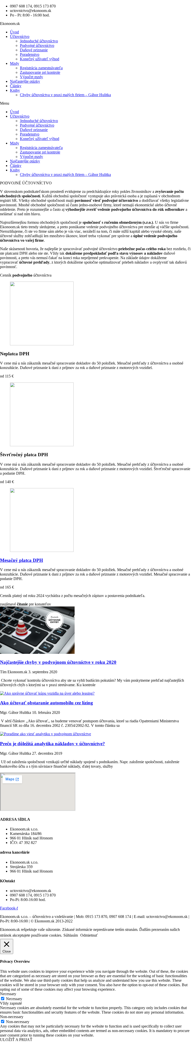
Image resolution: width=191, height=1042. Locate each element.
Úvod (14, 32)
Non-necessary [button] (11, 1017)
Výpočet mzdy (31, 77)
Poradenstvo (29, 54)
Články (15, 86)
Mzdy (14, 63)
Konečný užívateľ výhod (39, 59)
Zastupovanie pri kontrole (40, 72)
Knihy (15, 90)
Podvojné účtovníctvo (37, 45)
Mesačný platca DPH (21, 560)
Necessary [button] (8, 994)
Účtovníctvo (19, 36)
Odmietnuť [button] (89, 935)
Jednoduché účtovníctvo (39, 41)
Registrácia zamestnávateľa (41, 68)
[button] (95, 103)
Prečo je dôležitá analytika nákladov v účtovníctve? (52, 743)
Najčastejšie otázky (25, 81)
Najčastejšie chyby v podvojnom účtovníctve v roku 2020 (58, 662)
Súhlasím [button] (70, 935)
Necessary (14, 999)
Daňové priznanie (34, 50)
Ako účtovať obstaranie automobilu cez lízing (46, 702)
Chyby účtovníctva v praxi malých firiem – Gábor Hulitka (65, 95)
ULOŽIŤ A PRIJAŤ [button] (16, 1040)
